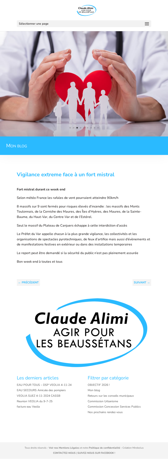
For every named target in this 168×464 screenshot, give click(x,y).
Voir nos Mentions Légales (64, 447)
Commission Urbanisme (103, 401)
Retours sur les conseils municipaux (111, 396)
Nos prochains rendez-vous (105, 412)
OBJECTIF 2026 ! (99, 385)
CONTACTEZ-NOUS (64, 453)
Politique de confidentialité (104, 447)
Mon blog (94, 390)
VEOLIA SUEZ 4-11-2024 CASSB (38, 396)
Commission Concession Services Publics (114, 407)
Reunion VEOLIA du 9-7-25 (34, 401)
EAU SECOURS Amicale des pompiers (41, 390)
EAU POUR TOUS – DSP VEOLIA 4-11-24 (44, 385)
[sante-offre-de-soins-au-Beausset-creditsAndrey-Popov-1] (84, 135)
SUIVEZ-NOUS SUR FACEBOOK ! (96, 453)
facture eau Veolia (28, 407)
